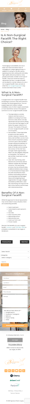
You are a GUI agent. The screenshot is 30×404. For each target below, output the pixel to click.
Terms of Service (15, 393)
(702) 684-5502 (20, 227)
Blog (7, 29)
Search (5, 265)
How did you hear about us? (12, 310)
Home (2, 29)
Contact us (9, 227)
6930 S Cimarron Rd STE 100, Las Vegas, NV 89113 (15, 348)
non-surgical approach (15, 86)
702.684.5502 (15, 344)
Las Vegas (15, 340)
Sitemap (10, 391)
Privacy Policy (18, 391)
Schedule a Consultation (15, 325)
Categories (4, 255)
